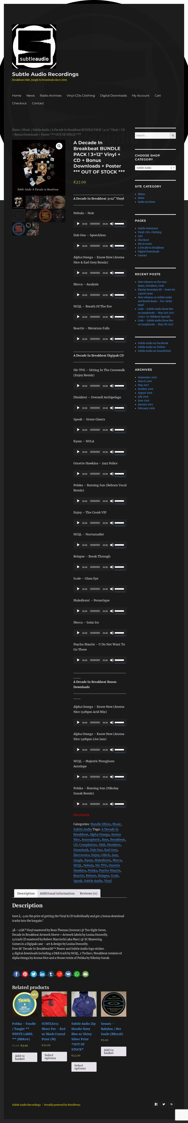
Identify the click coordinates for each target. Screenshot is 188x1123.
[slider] (120, 223)
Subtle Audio (41, 130)
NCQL (77, 865)
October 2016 (145, 389)
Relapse (103, 875)
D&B (102, 844)
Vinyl (108, 881)
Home (16, 95)
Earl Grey (111, 850)
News (30, 95)
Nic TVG (101, 865)
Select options (50, 1056)
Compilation (88, 844)
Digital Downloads (113, 95)
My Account (141, 95)
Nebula (88, 865)
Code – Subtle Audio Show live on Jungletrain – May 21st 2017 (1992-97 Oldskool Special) (156, 312)
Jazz (115, 855)
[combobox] (155, 167)
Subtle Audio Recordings (45, 74)
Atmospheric (91, 839)
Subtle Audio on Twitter (151, 347)
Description (26, 893)
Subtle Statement (148, 228)
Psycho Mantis (109, 870)
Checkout (19, 103)
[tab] (26, 893)
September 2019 (147, 377)
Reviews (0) (88, 893)
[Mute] (112, 224)
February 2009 (146, 408)
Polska (92, 870)
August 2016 (145, 392)
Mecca (117, 860)
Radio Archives (51, 95)
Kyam (88, 860)
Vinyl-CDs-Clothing (81, 95)
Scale (114, 875)
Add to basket (20, 1057)
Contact (38, 103)
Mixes (141, 194)
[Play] (78, 224)
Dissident (114, 844)
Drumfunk (80, 850)
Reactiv (78, 875)
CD (75, 844)
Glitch (105, 855)
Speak (77, 881)
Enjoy (95, 855)
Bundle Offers (101, 824)
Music (26, 130)
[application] (100, 223)
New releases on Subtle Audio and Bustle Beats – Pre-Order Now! (155, 301)
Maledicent (103, 860)
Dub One (96, 850)
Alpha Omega (99, 834)
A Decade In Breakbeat (151, 247)
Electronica (81, 855)
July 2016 (143, 396)
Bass (105, 839)
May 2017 (143, 385)
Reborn (91, 875)
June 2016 (143, 400)
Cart (158, 95)
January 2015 (145, 404)
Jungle (78, 860)
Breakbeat (117, 839)
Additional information (57, 893)
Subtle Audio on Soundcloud (154, 351)
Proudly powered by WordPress (62, 1104)
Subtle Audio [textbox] (154, 167)
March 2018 (145, 381)
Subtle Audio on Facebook (153, 343)
